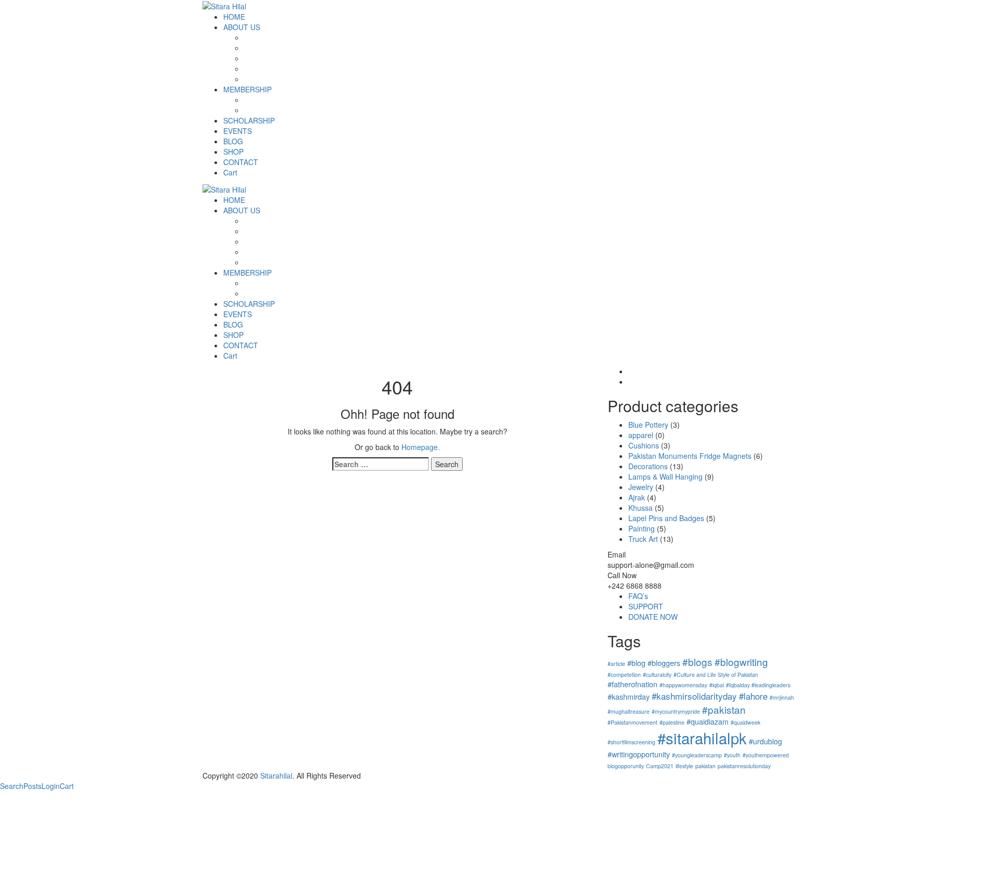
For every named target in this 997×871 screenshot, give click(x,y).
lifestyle (684, 766)
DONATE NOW (653, 616)
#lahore (753, 695)
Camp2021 (659, 766)
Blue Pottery (648, 424)
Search (11, 786)
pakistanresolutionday (744, 766)
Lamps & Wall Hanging (665, 476)
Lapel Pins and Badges (666, 518)
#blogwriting (741, 662)
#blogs (697, 662)
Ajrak (636, 497)
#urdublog (765, 741)
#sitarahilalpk (702, 737)
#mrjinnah (782, 697)
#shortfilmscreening (631, 742)
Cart (67, 786)
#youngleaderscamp (697, 755)
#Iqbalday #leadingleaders (758, 685)
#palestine (671, 722)
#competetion (624, 674)
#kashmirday (629, 696)
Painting (641, 528)
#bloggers (664, 662)
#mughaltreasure (629, 711)
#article (616, 664)
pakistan (705, 766)
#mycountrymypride (676, 711)
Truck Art (643, 539)
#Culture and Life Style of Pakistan (715, 674)
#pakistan (724, 709)
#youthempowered (766, 755)
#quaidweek (745, 722)
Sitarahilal (276, 775)
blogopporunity (626, 766)
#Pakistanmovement (632, 722)
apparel (640, 435)
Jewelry (640, 487)
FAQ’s (638, 596)
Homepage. (420, 447)
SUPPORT (645, 606)
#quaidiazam (707, 721)
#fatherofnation (632, 683)
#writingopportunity (639, 753)
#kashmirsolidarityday (694, 695)
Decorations (648, 466)
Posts (32, 786)
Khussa (640, 507)
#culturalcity (657, 674)
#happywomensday (683, 685)
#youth (732, 755)
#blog (636, 662)
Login (51, 786)
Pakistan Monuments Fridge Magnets (689, 456)
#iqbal (716, 685)
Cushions (643, 445)
